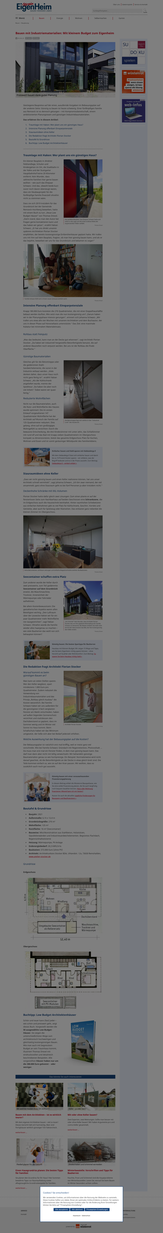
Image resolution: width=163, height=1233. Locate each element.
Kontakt (24, 1214)
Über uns (116, 4)
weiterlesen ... (21, 1132)
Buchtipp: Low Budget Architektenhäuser (48, 143)
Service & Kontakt (141, 4)
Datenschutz (86, 1216)
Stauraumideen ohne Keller (41, 132)
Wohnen (78, 18)
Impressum (77, 1216)
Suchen (145, 10)
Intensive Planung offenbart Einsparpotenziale (50, 128)
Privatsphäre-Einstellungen (97, 1209)
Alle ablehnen (77, 1209)
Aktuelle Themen (26, 17)
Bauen (41, 18)
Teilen (29, 38)
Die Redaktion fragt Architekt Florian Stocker (50, 135)
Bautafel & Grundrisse (39, 139)
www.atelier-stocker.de (40, 856)
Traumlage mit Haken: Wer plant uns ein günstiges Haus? (56, 124)
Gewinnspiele (127, 4)
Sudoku (125, 1214)
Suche (145, 12)
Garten (122, 18)
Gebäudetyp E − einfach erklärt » (64, 463)
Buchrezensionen (128, 1217)
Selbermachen (100, 18)
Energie (60, 18)
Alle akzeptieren (61, 1209)
